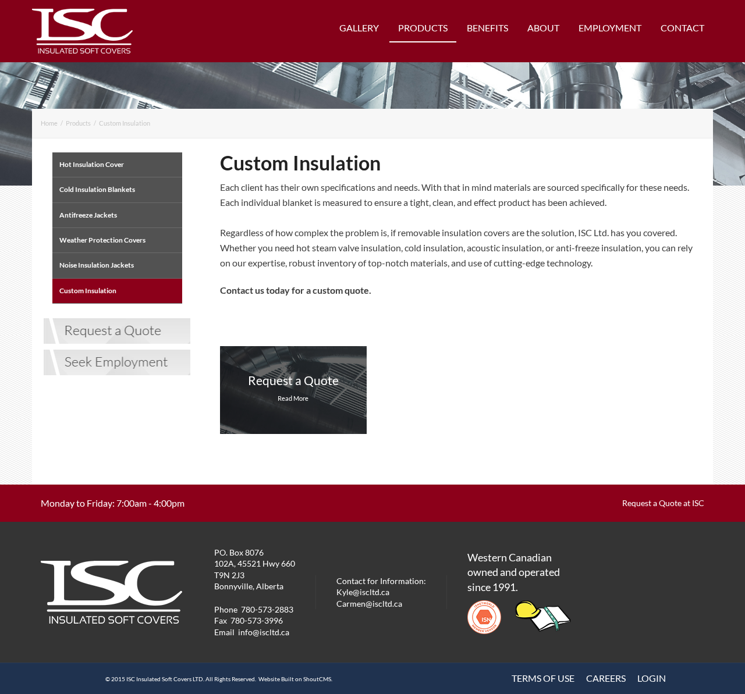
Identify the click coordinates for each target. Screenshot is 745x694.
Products (423, 27)
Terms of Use (543, 678)
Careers (606, 678)
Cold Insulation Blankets (97, 189)
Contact (682, 27)
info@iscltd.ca (263, 632)
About (543, 27)
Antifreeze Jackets (88, 215)
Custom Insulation (124, 123)
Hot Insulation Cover (91, 164)
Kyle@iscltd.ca (362, 592)
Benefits (487, 27)
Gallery (359, 27)
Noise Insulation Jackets (96, 265)
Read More (293, 398)
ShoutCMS (317, 678)
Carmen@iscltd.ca (369, 603)
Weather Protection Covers (102, 240)
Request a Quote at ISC (663, 503)
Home (49, 123)
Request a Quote (293, 380)
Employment (610, 27)
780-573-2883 (267, 609)
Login (651, 678)
